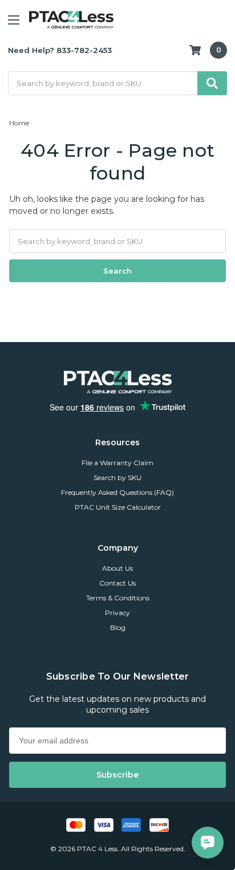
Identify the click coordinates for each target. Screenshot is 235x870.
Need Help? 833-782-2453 (60, 50)
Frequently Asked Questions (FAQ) (117, 492)
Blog (117, 627)
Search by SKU (117, 477)
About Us (117, 568)
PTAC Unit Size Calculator (118, 507)
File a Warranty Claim (117, 462)
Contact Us (117, 583)
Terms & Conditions (117, 597)
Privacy (117, 612)
